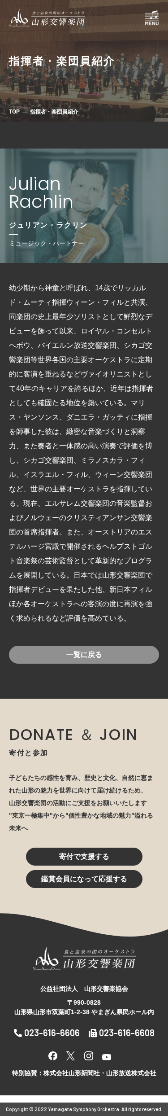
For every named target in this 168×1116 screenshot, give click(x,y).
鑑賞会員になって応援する (84, 879)
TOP (14, 112)
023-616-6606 (52, 1032)
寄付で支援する (84, 856)
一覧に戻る (84, 654)
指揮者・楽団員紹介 (54, 112)
